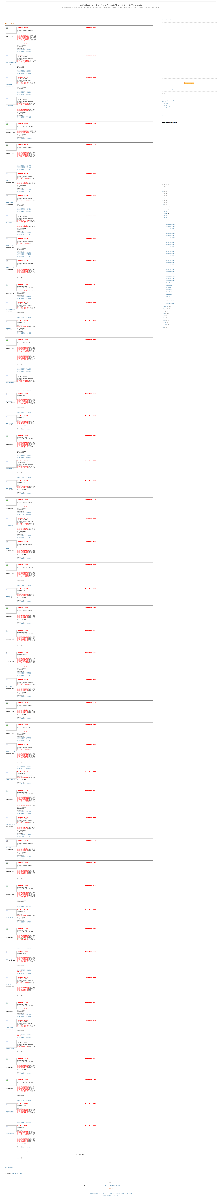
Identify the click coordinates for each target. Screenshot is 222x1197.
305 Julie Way (9, 401)
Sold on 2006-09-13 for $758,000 (24, 369)
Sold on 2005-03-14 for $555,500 (24, 208)
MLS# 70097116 (20, 698)
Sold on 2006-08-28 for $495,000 (24, 1098)
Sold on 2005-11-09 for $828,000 (24, 164)
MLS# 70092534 (20, 675)
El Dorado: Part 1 (170, 301)
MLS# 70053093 (20, 94)
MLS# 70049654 (20, 317)
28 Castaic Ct (8, 180)
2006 (163, 327)
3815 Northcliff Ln (9, 84)
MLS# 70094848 (20, 477)
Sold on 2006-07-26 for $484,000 (24, 672)
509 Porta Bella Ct (9, 686)
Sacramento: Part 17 (170, 258)
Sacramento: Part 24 (170, 274)
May (164, 315)
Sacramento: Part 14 (170, 251)
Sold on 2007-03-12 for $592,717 (24, 1148)
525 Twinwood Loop (10, 638)
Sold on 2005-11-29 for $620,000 (24, 315)
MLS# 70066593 (20, 335)
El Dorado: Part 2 (170, 303)
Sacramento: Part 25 (170, 276)
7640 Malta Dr (9, 709)
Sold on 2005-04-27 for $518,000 (24, 784)
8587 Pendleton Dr (10, 959)
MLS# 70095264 (20, 51)
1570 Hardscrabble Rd (10, 506)
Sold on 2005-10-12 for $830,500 (24, 1033)
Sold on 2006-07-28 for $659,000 (24, 968)
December (165, 206)
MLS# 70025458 (20, 836)
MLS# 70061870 (20, 973)
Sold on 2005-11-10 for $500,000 (24, 333)
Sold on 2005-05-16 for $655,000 (24, 278)
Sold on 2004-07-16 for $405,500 (24, 473)
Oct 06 (166, 220)
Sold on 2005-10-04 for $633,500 (24, 834)
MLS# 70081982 (20, 234)
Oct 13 (166, 217)
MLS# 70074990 (20, 999)
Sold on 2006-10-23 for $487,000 (24, 535)
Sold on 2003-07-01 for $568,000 (24, 70)
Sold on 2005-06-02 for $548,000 (24, 558)
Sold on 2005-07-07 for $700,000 (24, 1073)
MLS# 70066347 (20, 140)
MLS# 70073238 (20, 1016)
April (164, 318)
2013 (163, 191)
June (164, 313)
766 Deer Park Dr (9, 525)
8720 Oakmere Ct (9, 222)
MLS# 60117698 (20, 514)
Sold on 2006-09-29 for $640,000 (24, 766)
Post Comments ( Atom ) (17, 1173)
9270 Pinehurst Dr (9, 151)
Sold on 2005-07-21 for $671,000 (24, 583)
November (165, 209)
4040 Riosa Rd (9, 292)
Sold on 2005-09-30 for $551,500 (24, 856)
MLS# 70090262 (20, 119)
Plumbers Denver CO (166, 20)
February (165, 322)
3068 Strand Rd (9, 1010)
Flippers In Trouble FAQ (167, 89)
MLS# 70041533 (20, 1055)
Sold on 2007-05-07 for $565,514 (24, 970)
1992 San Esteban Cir (10, 779)
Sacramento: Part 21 (170, 267)
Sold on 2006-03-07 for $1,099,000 (24, 71)
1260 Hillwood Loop (10, 1133)
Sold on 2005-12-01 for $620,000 (24, 209)
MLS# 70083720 (20, 649)
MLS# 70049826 (20, 256)
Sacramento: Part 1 (170, 222)
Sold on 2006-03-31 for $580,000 (24, 455)
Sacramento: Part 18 (170, 260)
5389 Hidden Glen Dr (10, 1111)
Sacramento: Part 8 (170, 237)
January (165, 324)
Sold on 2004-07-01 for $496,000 (24, 737)
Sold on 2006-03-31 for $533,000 (24, 296)
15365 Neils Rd (9, 488)
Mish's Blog (164, 102)
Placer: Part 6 (169, 294)
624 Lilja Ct (8, 984)
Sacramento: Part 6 (170, 233)
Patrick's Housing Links (167, 106)
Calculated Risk (165, 104)
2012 (163, 193)
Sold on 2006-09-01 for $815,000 (24, 167)
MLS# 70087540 (20, 1100)
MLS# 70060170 (20, 371)
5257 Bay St (8, 328)
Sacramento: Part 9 (170, 240)
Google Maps (28, 51)
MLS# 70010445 (20, 169)
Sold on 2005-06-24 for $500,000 (24, 904)
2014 (163, 189)
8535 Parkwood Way (10, 571)
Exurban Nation (165, 108)
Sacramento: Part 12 (170, 246)
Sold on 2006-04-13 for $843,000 (24, 696)
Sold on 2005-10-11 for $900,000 (24, 368)
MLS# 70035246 (20, 858)
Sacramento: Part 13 (170, 249)
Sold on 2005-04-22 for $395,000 (24, 623)
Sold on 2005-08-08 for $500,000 (24, 493)
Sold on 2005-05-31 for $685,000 (24, 718)
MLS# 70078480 (20, 191)
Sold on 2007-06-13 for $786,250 (24, 1034)
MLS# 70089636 (20, 813)
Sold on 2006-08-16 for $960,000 (24, 92)
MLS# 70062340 (20, 603)
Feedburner (164, 115)
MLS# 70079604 (20, 211)
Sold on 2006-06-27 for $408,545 (24, 921)
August (165, 309)
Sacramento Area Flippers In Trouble (111, 4)
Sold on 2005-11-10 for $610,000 (24, 410)
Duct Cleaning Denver (113, 1185)
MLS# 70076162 (20, 73)
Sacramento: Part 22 (170, 269)
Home (79, 1170)
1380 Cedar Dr (9, 596)
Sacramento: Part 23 (170, 271)
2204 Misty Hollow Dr (10, 798)
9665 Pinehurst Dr (9, 1027)
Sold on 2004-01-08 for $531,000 (24, 365)
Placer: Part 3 (169, 287)
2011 (163, 195)
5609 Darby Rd (9, 443)
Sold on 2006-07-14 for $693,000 (24, 253)
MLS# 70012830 (20, 560)
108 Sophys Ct (9, 660)
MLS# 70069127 (20, 1037)
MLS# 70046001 (20, 720)
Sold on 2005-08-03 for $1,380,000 (24, 49)
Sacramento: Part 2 (170, 224)
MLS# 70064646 (20, 740)
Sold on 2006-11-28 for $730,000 (24, 738)
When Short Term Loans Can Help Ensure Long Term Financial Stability (111, 1193)
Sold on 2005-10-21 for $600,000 (24, 512)
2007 (163, 204)
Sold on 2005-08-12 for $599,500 (24, 996)
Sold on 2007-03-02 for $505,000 (24, 922)
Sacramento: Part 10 (170, 242)
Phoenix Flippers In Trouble (168, 98)
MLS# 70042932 (20, 1075)
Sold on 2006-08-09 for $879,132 (24, 165)
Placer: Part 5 (169, 292)
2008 (163, 202)
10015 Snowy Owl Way (10, 824)
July (164, 311)
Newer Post (7, 1170)
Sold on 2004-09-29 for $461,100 (24, 783)
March (164, 320)
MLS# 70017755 (20, 627)
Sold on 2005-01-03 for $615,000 (24, 367)
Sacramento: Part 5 (170, 231)
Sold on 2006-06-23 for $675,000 (24, 189)
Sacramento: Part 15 (170, 253)
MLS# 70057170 (20, 768)
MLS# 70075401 (20, 281)
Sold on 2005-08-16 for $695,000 (24, 601)
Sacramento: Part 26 (170, 278)
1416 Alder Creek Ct (10, 1048)
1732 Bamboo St (9, 893)
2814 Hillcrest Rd (9, 869)
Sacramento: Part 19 (170, 262)
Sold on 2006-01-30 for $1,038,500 (24, 232)
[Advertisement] (111, 13)
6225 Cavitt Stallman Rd (11, 62)
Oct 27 (166, 213)
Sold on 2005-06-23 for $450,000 (24, 429)
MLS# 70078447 (20, 1122)
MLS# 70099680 (20, 390)
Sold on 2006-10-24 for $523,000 (24, 1014)
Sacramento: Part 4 (170, 228)
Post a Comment (9, 1167)
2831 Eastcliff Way (10, 202)
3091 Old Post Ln (9, 34)
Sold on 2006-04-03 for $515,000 (24, 624)
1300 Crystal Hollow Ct (10, 309)
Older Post (150, 1170)
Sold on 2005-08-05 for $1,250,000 (24, 138)
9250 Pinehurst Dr (9, 346)
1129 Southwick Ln (10, 468)
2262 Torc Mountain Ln (10, 382)
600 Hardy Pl (8, 847)
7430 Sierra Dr (9, 130)
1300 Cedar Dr (9, 1066)
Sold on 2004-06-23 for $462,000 (24, 763)
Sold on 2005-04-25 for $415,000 (24, 332)
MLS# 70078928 (20, 298)
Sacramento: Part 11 (170, 244)
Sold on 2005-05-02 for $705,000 (24, 879)
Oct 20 (166, 215)
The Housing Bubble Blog (168, 100)
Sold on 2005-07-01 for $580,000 (24, 1052)
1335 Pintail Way (9, 423)
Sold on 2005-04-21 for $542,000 (24, 765)
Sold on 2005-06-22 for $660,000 (24, 91)
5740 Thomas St (9, 548)
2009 (163, 200)
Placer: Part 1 (169, 283)
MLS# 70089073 (20, 948)
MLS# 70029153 (20, 1151)
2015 (163, 186)
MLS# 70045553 (20, 457)
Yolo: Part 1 (168, 296)
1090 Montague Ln (9, 1086)
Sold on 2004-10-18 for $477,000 (24, 811)
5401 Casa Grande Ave (11, 614)
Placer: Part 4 (169, 289)
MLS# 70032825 (20, 585)
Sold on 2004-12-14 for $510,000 (24, 475)
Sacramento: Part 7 (170, 235)
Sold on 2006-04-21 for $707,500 (24, 1147)
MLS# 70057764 (20, 495)
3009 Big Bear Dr (9, 245)
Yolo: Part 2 (168, 298)
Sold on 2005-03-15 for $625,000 (24, 252)
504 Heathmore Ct (9, 105)
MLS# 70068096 (20, 787)
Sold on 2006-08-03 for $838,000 (24, 1120)
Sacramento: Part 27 (170, 280)
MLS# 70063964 (20, 537)
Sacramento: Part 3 (170, 226)
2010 (163, 198)
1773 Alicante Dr (9, 731)
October (165, 211)
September (165, 306)
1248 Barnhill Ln (9, 917)
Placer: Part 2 (169, 285)
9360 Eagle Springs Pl (10, 751)
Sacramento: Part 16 (170, 256)
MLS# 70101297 (20, 412)
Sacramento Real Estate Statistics (169, 96)
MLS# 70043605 (20, 906)
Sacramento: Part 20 (170, 265)
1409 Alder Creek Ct (10, 267)
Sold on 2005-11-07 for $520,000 (24, 646)
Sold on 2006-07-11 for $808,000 (24, 116)
